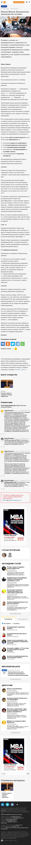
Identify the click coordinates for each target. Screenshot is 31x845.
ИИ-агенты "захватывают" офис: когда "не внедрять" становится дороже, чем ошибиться (17, 710)
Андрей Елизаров (12, 582)
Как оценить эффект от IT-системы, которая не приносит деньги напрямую (18, 650)
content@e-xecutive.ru (11, 820)
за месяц (16, 623)
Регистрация (29, 2)
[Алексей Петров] (10, 555)
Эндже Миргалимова (13, 636)
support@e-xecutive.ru (12, 821)
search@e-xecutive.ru (16, 816)
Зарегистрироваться (15, 500)
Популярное (8, 619)
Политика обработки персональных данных (11, 814)
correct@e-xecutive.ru (21, 369)
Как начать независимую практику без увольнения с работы (17, 657)
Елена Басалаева (12, 690)
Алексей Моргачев (12, 630)
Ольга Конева (11, 659)
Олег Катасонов (11, 724)
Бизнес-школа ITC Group (14, 670)
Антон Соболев (11, 570)
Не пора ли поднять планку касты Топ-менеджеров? (17, 698)
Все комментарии (15, 613)
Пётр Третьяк (11, 652)
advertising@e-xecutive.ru (12, 819)
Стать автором (19, 2)
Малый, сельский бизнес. (14, 688)
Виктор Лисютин (12, 644)
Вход (26, 2)
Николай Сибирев (12, 713)
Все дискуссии (15, 732)
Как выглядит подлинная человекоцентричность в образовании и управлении (15, 591)
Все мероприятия (15, 679)
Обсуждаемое (22, 619)
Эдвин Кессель (21, 405)
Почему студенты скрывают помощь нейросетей (6, 394)
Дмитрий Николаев (12, 605)
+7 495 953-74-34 (18, 825)
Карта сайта (4, 823)
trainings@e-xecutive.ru (18, 818)
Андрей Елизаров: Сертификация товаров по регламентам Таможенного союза (17, 579)
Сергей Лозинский (12, 594)
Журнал (3, 391)
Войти (4, 500)
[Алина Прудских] (4, 555)
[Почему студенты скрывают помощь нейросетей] (7, 787)
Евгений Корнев (6, 407)
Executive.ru (3, 810)
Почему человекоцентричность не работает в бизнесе (17, 602)
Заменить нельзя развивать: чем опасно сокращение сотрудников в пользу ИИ (17, 642)
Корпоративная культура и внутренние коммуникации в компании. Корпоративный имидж (18, 673)
